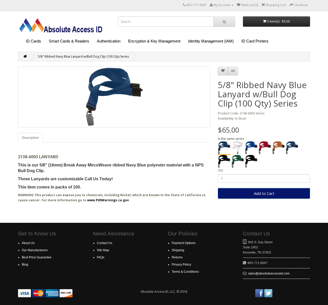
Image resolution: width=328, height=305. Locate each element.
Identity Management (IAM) (211, 41)
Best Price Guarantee (37, 257)
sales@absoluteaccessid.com (269, 273)
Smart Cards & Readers (69, 41)
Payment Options (184, 243)
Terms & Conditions (185, 272)
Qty (220, 170)
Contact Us (104, 243)
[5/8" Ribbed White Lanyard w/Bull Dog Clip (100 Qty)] (237, 147)
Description (30, 137)
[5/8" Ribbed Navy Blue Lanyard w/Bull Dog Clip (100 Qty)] (292, 147)
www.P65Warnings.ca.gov (108, 200)
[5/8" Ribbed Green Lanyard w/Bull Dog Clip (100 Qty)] (237, 161)
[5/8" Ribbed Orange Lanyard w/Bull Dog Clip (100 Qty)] (278, 147)
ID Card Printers (255, 41)
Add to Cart (264, 193)
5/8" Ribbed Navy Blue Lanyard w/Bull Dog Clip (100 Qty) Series (83, 56)
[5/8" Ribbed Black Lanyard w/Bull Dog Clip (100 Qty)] (224, 161)
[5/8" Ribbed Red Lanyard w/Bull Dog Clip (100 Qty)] (265, 147)
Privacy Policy (181, 264)
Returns (177, 257)
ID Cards (33, 41)
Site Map (103, 250)
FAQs (100, 257)
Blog (25, 264)
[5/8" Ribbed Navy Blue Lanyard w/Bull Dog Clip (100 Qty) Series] (224, 148)
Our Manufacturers (35, 250)
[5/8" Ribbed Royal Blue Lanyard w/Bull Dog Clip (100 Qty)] (251, 147)
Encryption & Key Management (154, 41)
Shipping (178, 250)
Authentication (108, 41)
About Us (28, 243)
